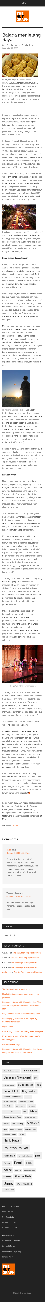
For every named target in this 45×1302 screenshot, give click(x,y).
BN (35, 1078)
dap (39, 1084)
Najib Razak (12, 1140)
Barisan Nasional (17, 1077)
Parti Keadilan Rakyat (25, 1156)
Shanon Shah (22, 1176)
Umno (8, 1183)
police (8, 1170)
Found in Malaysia (10, 1101)
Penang (7, 1163)
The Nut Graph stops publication (27, 953)
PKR (29, 1163)
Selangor (7, 1177)
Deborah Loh (11, 1091)
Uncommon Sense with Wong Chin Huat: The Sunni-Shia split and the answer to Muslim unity (21, 1005)
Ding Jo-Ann (29, 1091)
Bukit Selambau (9, 1085)
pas (37, 1155)
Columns (15, 825)
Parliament (9, 1155)
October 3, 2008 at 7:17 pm (18, 853)
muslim (22, 1134)
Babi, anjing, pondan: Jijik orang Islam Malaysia (22, 1031)
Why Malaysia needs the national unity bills (21, 1013)
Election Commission (13, 1097)
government (20, 1106)
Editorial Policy (8, 1236)
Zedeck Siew (9, 1190)
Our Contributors (9, 1217)
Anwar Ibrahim (30, 1070)
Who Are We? (7, 1212)
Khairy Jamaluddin (30, 1117)
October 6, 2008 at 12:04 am (18, 896)
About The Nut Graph (10, 1206)
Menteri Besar (16, 1130)
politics (18, 1170)
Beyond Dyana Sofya (11, 1044)
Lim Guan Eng (17, 1124)
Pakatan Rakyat (16, 1148)
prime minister (29, 1170)
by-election (25, 1085)
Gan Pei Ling (8, 1106)
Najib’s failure (8, 1026)
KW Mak (6, 1124)
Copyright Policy (8, 1246)
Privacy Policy (7, 1257)
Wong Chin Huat (24, 1184)
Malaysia (33, 1123)
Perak (18, 1163)
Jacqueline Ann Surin (12, 1117)
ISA (24, 1111)
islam (33, 1111)
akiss (8, 850)
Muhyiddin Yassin (10, 1134)
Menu (24, 3)
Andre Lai (6, 972)
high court (31, 1106)
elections (28, 1097)
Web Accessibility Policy (11, 1251)
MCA (5, 1130)
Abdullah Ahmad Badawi (11, 1071)
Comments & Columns (11, 1241)
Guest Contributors (9, 1228)
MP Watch (30, 1129)
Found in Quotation (26, 1101)
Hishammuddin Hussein (11, 1112)
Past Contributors (9, 1222)
